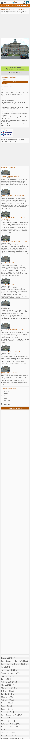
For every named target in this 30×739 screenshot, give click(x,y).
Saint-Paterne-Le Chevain (10, 664)
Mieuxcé (4, 697)
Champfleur (5, 688)
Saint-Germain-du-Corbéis (11, 661)
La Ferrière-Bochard (8, 724)
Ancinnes (4, 733)
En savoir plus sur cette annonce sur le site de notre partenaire (14, 124)
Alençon (6, 393)
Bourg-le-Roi (5, 736)
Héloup (4, 691)
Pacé (3, 706)
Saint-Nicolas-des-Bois (9, 715)
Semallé (4, 694)
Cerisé (3, 667)
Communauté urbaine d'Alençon (13, 396)
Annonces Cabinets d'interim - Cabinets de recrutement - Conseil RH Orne (13, 140)
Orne (5, 398)
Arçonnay (4, 676)
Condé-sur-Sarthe (7, 673)
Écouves (4, 709)
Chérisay (4, 721)
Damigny (4, 658)
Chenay (4, 685)
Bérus (3, 703)
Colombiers (5, 682)
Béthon (4, 712)
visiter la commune (15, 408)
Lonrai (3, 679)
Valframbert (5, 670)
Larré (3, 718)
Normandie (7, 400)
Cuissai (4, 700)
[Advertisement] (15, 26)
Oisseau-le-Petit (7, 727)
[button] (15, 68)
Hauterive (5, 730)
